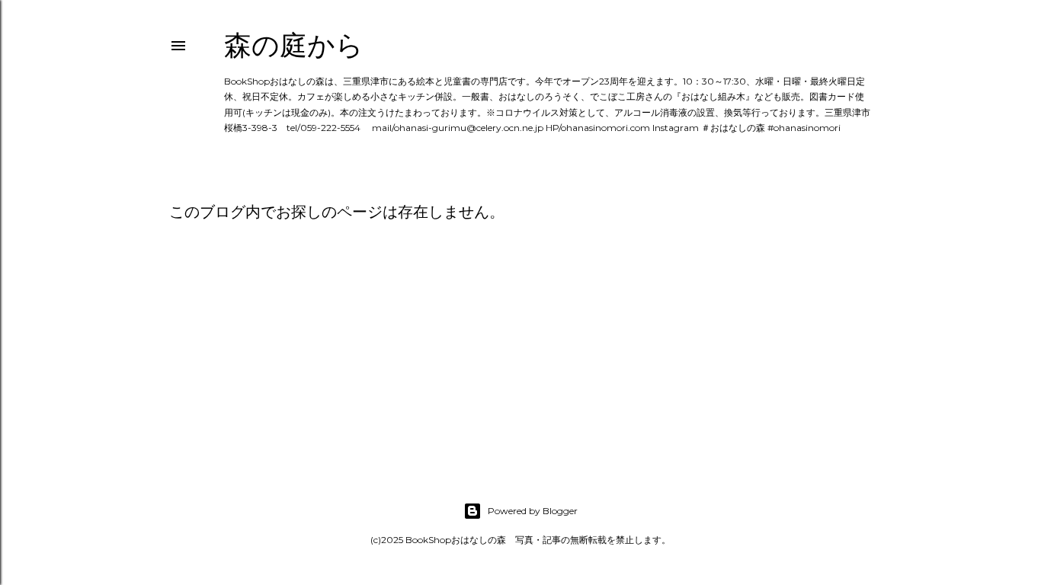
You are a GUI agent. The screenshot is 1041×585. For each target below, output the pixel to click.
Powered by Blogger (533, 510)
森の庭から (294, 45)
